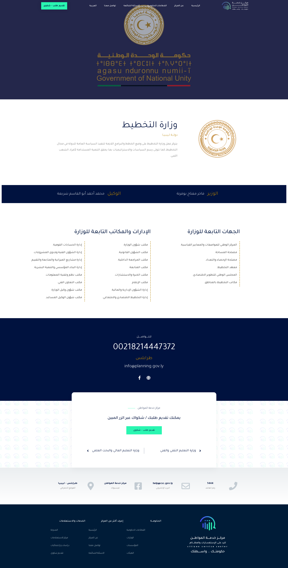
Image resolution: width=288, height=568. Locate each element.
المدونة (54, 530)
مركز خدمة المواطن (115, 483)
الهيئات (130, 553)
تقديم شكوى (57, 553)
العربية (92, 6)
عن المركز (179, 6)
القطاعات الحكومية (157, 6)
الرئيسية (195, 6)
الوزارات (130, 538)
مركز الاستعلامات (59, 538)
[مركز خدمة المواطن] (138, 486)
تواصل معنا (110, 6)
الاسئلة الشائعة (132, 6)
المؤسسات (132, 545)
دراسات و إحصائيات (60, 545)
